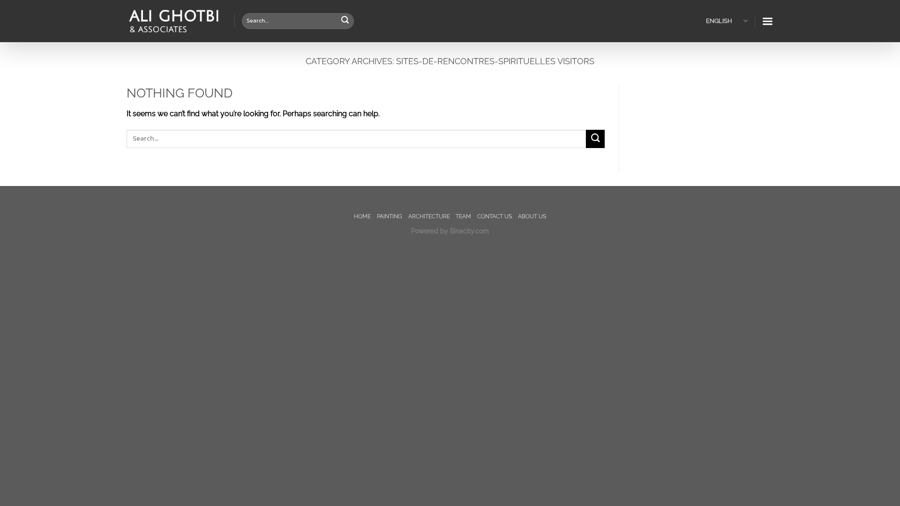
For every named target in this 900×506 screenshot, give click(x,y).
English (719, 20)
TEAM (463, 216)
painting (389, 216)
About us (532, 216)
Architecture (429, 216)
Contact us (494, 216)
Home (362, 216)
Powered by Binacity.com (450, 231)
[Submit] (345, 21)
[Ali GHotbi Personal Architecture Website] (173, 21)
